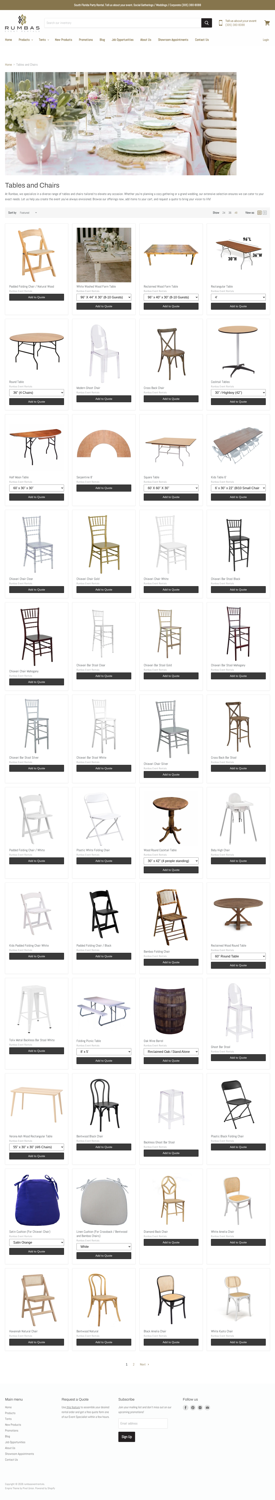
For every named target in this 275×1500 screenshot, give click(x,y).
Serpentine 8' (85, 477)
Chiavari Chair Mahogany (23, 671)
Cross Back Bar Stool (224, 757)
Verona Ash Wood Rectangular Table (30, 1136)
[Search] (206, 23)
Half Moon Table (19, 477)
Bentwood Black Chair (90, 1136)
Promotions (86, 40)
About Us (145, 40)
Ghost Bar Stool (220, 1047)
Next (143, 1364)
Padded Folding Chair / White (27, 850)
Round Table (16, 382)
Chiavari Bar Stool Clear (91, 665)
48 (236, 212)
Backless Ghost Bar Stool (159, 1142)
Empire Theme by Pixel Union (19, 1488)
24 (223, 212)
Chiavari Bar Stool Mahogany (228, 665)
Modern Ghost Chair (88, 388)
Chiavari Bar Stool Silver (24, 757)
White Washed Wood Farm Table (96, 286)
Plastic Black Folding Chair (227, 1136)
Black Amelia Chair (155, 1331)
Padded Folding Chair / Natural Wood (31, 286)
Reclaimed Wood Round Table (228, 945)
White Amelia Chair (222, 1232)
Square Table (151, 477)
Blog (102, 40)
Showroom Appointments (173, 40)
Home (8, 40)
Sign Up (127, 1436)
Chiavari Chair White (156, 579)
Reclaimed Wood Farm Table (161, 286)
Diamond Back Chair (156, 1232)
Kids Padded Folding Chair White (29, 945)
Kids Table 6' (218, 477)
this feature (73, 1407)
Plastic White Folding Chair (93, 850)
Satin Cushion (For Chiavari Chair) (29, 1232)
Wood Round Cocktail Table (160, 850)
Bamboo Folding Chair (157, 951)
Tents (43, 40)
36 (229, 212)
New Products (63, 40)
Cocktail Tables (220, 382)
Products (24, 40)
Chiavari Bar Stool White (91, 757)
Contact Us (202, 40)
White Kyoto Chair (222, 1331)
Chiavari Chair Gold (88, 579)
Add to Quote (36, 297)
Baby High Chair (220, 850)
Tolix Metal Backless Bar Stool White (32, 1040)
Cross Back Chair (154, 388)
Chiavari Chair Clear (21, 579)
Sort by (12, 212)
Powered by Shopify (45, 1488)
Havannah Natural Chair (23, 1331)
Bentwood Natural (87, 1331)
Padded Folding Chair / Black (94, 945)
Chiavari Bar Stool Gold (158, 665)
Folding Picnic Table (89, 1041)
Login (266, 40)
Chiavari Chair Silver (156, 764)
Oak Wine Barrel (153, 1041)
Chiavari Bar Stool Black (225, 579)
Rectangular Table (222, 286)
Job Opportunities (122, 40)
